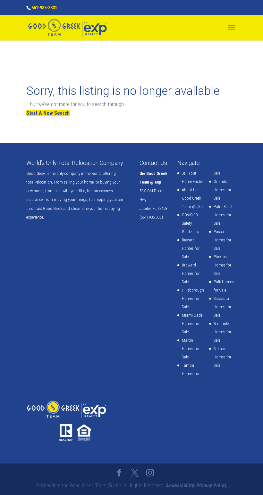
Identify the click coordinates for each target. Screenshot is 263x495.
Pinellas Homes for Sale (222, 265)
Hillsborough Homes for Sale (193, 298)
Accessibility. (180, 485)
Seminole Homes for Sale (222, 332)
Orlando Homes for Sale (222, 190)
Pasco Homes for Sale (222, 240)
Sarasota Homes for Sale (222, 307)
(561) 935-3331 (151, 217)
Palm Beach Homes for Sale (223, 215)
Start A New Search (48, 113)
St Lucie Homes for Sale (222, 357)
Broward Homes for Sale (190, 273)
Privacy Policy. (211, 485)
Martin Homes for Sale (190, 348)
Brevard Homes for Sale (190, 248)
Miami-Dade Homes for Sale (192, 323)
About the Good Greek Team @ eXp (192, 198)
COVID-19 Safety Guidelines (190, 223)
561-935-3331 (44, 7)
